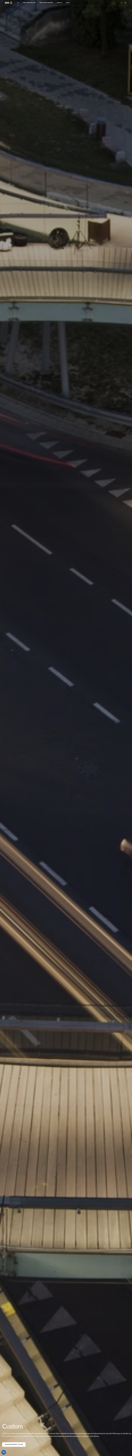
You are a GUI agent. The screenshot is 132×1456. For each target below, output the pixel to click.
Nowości (59, 2)
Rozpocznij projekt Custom (14, 1444)
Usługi (67, 2)
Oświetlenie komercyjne (46, 2)
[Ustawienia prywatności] (3, 1452)
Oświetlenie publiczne (29, 2)
